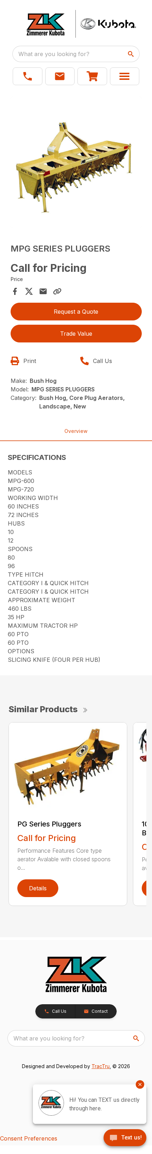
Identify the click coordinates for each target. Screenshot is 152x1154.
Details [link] (38, 888)
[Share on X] (29, 291)
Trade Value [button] (76, 333)
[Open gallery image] (76, 162)
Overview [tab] (76, 431)
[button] (27, 76)
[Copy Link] (57, 291)
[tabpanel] (76, 163)
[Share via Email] (43, 291)
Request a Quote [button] (76, 311)
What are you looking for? (53, 53)
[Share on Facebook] (15, 291)
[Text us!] (125, 1138)
